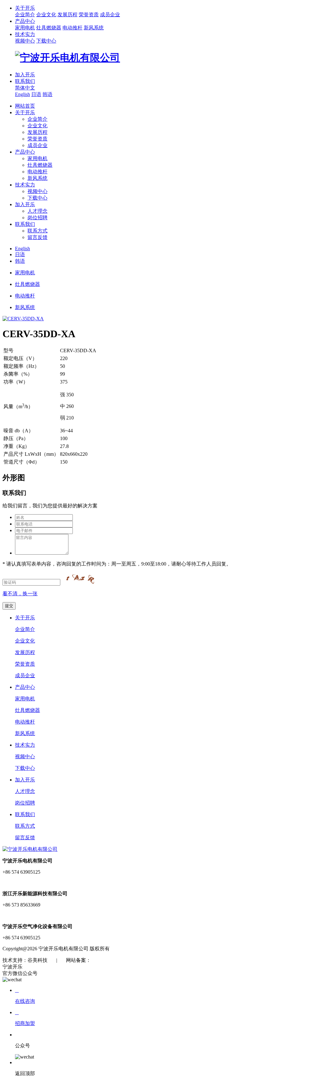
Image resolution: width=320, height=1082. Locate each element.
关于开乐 (25, 8)
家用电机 (25, 27)
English (22, 94)
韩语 (47, 94)
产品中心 (25, 21)
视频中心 (25, 40)
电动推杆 (72, 27)
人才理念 (38, 211)
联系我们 (25, 81)
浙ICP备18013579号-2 (114, 960)
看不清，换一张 (20, 593)
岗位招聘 (38, 217)
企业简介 (25, 14)
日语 (36, 94)
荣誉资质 (89, 14)
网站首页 (25, 106)
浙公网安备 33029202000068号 (172, 960)
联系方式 (38, 230)
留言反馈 (38, 237)
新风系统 (94, 27)
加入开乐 (25, 74)
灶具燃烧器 (48, 27)
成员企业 (110, 14)
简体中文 (25, 87)
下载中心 (46, 40)
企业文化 (46, 14)
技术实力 (25, 34)
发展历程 (68, 14)
